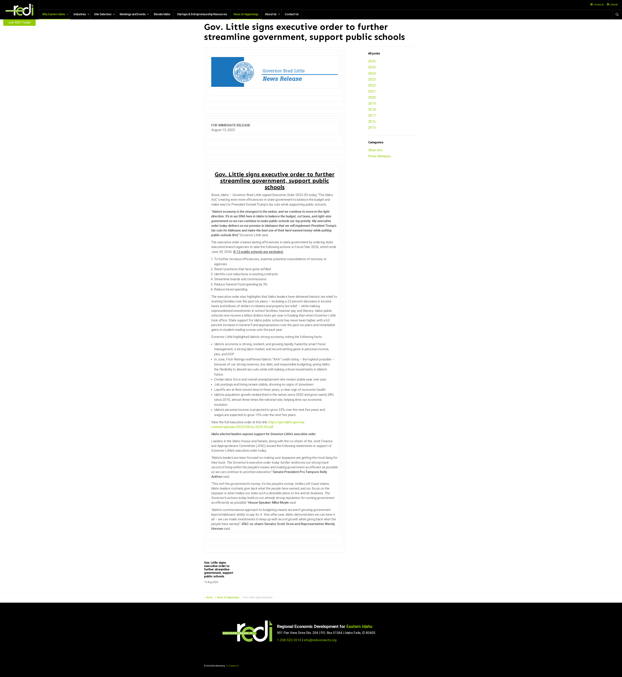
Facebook (598, 4)
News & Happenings (246, 14)
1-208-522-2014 (289, 640)
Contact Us (292, 14)
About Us (270, 14)
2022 (372, 85)
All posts (374, 53)
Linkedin (614, 4)
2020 (372, 97)
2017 (372, 115)
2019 (372, 103)
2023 (372, 79)
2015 (372, 127)
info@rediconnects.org (320, 640)
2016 (372, 121)
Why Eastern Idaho (53, 14)
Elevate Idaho (162, 14)
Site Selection (102, 14)
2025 (372, 67)
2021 (372, 91)
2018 (372, 109)
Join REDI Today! (19, 22)
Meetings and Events (133, 14)
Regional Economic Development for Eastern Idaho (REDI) (19, 9)
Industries (80, 14)
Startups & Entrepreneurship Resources (202, 14)
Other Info (375, 150)
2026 (372, 61)
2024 (372, 73)
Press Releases (379, 156)
